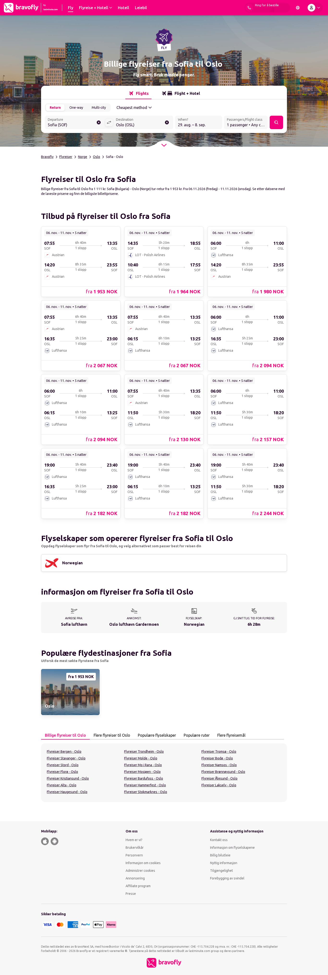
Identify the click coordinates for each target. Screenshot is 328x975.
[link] (81, 261)
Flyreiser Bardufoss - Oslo (143, 778)
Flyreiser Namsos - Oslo (219, 765)
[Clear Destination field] (167, 122)
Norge (82, 157)
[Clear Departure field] (98, 122)
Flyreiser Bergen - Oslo (64, 751)
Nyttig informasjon (224, 863)
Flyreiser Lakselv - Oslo (218, 785)
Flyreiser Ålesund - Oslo (219, 778)
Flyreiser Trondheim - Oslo (144, 751)
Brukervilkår (135, 847)
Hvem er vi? (134, 840)
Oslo (96, 157)
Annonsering (135, 878)
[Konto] (315, 7)
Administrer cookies (140, 871)
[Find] (276, 122)
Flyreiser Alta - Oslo (61, 785)
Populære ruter (197, 735)
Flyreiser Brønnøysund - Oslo (223, 772)
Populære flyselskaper (157, 735)
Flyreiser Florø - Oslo (62, 772)
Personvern (134, 855)
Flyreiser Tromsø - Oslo (218, 751)
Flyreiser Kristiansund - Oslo (68, 778)
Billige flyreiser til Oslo (65, 735)
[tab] (138, 93)
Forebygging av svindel (227, 878)
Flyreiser (65, 157)
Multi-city (99, 107)
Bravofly (47, 157)
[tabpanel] (164, 772)
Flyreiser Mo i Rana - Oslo (143, 765)
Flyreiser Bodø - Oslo (217, 758)
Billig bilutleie (220, 855)
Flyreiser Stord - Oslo (63, 765)
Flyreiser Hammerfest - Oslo (145, 785)
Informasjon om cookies (143, 863)
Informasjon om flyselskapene (232, 847)
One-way (76, 107)
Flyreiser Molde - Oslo (140, 758)
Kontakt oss (219, 840)
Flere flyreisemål (231, 735)
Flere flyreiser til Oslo (112, 735)
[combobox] (75, 123)
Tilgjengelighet (221, 871)
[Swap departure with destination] (109, 122)
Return (55, 107)
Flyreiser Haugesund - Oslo (67, 792)
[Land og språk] (298, 7)
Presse (131, 894)
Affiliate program (138, 886)
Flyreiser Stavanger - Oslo (66, 758)
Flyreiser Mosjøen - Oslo (142, 772)
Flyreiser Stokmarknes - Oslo (145, 792)
